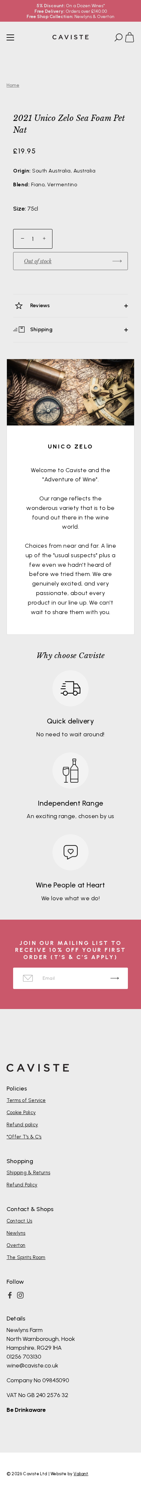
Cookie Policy (21, 1112)
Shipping (40, 329)
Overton (16, 1245)
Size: (19, 208)
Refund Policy (22, 1185)
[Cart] (132, 38)
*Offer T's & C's (24, 1137)
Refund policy (22, 1125)
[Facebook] (10, 1295)
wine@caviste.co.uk (32, 1365)
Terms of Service (26, 1100)
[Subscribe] (114, 978)
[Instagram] (20, 1295)
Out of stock (37, 261)
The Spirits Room (26, 1257)
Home (13, 85)
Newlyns (16, 1233)
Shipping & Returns (28, 1173)
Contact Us (19, 1221)
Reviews (39, 305)
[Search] (118, 38)
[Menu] (10, 37)
